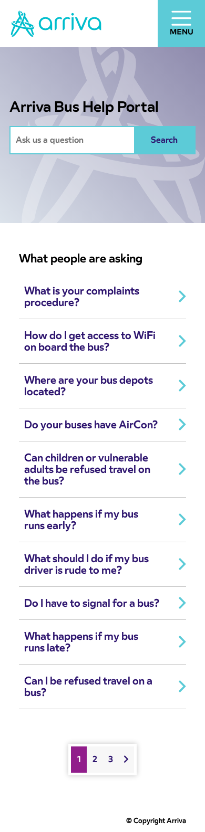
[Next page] (126, 759)
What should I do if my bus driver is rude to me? (86, 564)
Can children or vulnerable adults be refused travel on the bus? (87, 469)
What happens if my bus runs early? (81, 519)
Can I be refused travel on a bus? (88, 686)
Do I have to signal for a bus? (91, 603)
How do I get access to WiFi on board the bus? (90, 341)
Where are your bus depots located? (88, 385)
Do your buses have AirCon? (91, 424)
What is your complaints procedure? (81, 296)
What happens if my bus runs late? (81, 642)
